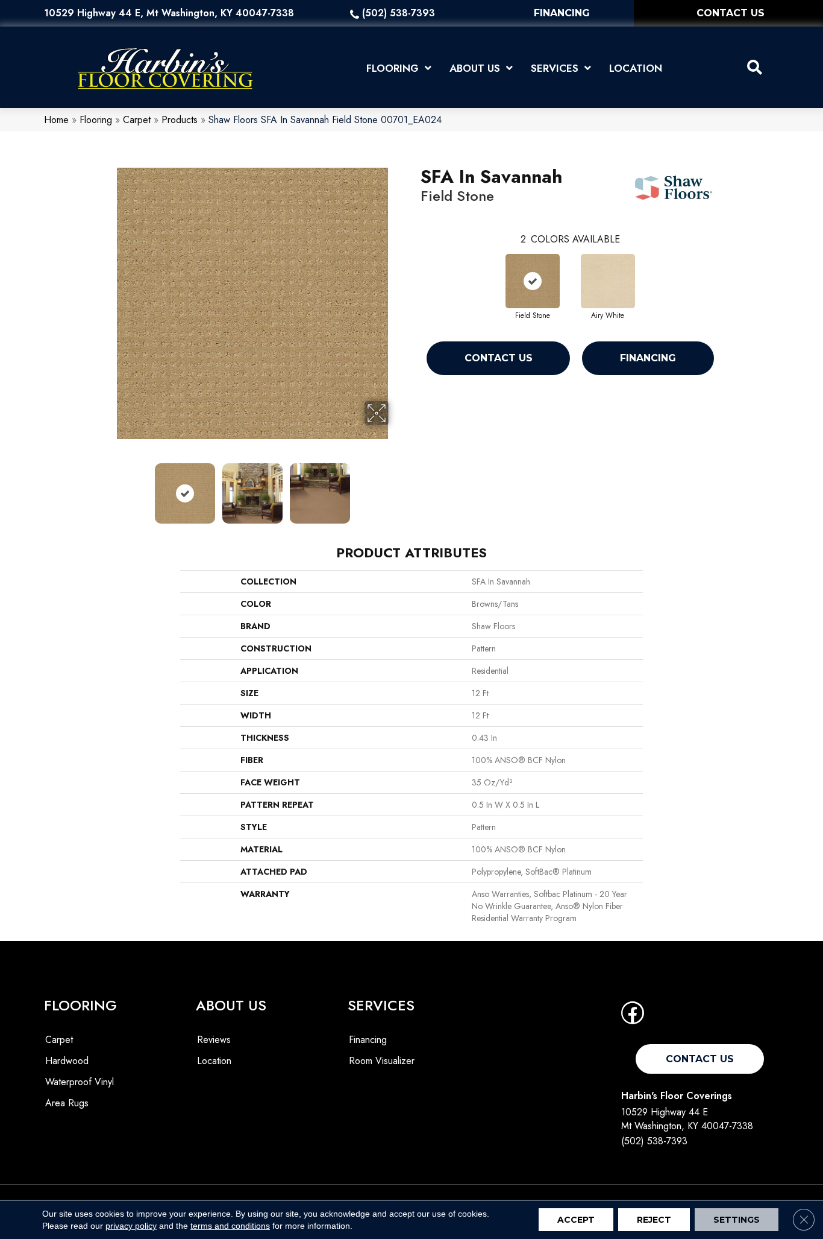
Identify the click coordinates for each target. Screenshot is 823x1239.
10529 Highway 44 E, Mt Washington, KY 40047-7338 (169, 13)
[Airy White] (608, 281)
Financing (648, 358)
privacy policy (131, 1226)
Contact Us (499, 358)
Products (179, 120)
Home (56, 120)
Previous (109, 487)
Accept (576, 1219)
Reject (654, 1219)
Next (396, 487)
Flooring (96, 120)
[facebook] (632, 1016)
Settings (736, 1219)
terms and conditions (230, 1226)
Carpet (137, 120)
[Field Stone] (532, 281)
